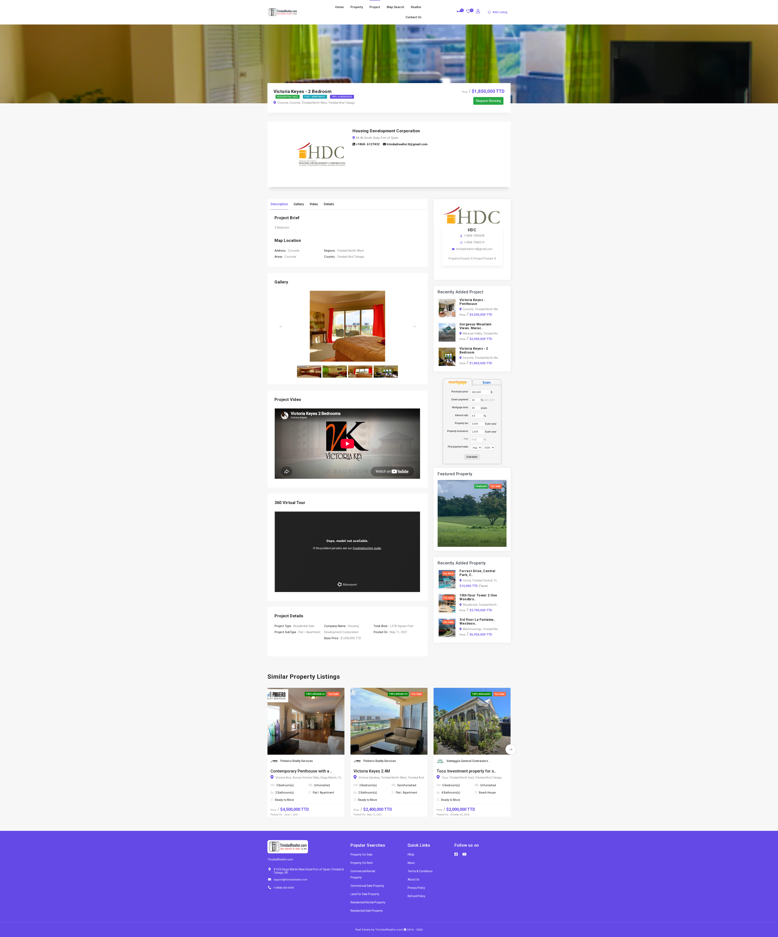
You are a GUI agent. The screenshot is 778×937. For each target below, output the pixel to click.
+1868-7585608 (474, 235)
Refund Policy (416, 896)
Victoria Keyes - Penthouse (472, 302)
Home (339, 7)
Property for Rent (362, 862)
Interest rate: (462, 415)
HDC (472, 230)
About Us (413, 879)
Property (357, 7)
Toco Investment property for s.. (466, 771)
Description (279, 204)
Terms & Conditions (420, 871)
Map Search (395, 7)
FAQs (411, 854)
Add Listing (500, 12)
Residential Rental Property (368, 902)
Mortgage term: (460, 407)
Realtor (416, 7)
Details (329, 204)
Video (314, 204)
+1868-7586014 (474, 242)
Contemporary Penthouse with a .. (301, 771)
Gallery (299, 204)
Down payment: (460, 399)
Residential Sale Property (367, 910)
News (411, 862)
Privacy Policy (416, 887)
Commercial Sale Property (367, 885)
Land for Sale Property (365, 894)
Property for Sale (361, 854)
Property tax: (462, 423)
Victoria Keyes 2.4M (372, 771)
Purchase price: (460, 391)
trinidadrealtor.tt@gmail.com (406, 144)
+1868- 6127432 (367, 144)
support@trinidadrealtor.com (290, 879)
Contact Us (413, 17)
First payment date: (458, 446)
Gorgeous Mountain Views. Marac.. (475, 326)
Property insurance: (458, 431)
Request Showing (488, 101)
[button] (285, 326)
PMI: (466, 439)
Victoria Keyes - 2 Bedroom (474, 350)
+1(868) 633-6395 (284, 887)
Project (375, 7)
